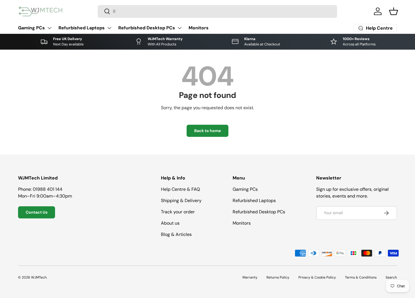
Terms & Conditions (361, 277)
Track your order (178, 212)
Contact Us (36, 212)
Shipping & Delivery (181, 200)
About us (170, 223)
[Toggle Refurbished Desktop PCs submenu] (179, 28)
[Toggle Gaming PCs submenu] (49, 28)
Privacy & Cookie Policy (317, 277)
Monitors (199, 28)
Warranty (249, 277)
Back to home (207, 130)
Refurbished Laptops (81, 28)
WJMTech (39, 277)
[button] (393, 11)
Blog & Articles (176, 234)
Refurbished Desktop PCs (146, 28)
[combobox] (217, 11)
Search (391, 277)
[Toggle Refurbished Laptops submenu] (109, 28)
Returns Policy (278, 277)
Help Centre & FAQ (180, 189)
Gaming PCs (31, 28)
